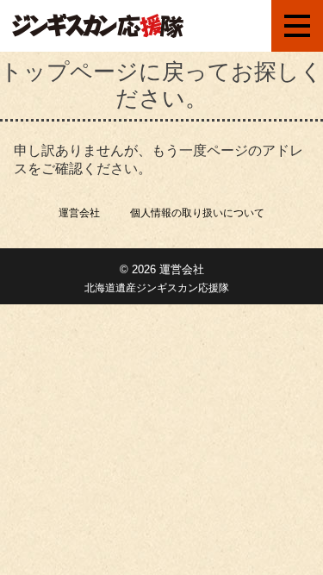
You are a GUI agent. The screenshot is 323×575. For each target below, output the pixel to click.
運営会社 (79, 213)
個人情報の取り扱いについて (197, 213)
